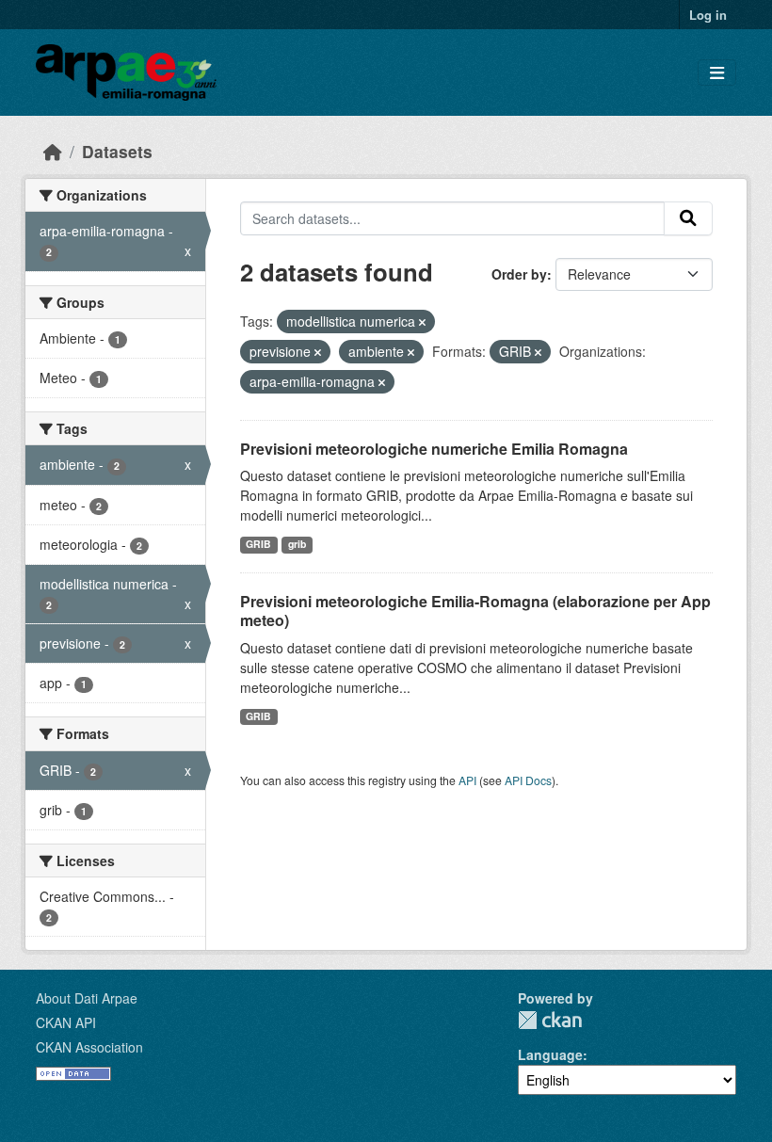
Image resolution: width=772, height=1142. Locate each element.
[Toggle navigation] (717, 73)
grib (297, 544)
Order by (519, 274)
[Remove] (422, 322)
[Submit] (688, 218)
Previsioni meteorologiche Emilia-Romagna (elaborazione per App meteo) (475, 611)
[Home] (52, 151)
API (467, 780)
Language (550, 1054)
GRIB (258, 544)
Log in (708, 15)
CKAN (550, 1020)
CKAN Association (89, 1046)
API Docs (528, 780)
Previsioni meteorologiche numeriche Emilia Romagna (434, 448)
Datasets (117, 151)
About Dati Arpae (86, 998)
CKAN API (66, 1022)
